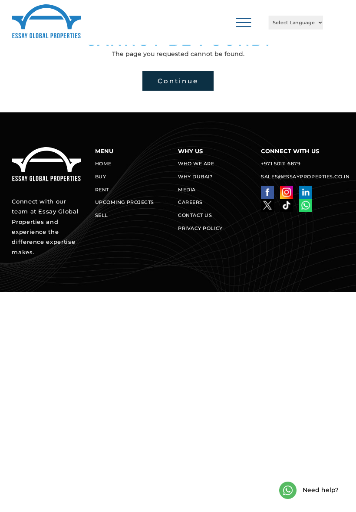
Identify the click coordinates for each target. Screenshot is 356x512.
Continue (178, 81)
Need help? (320, 490)
